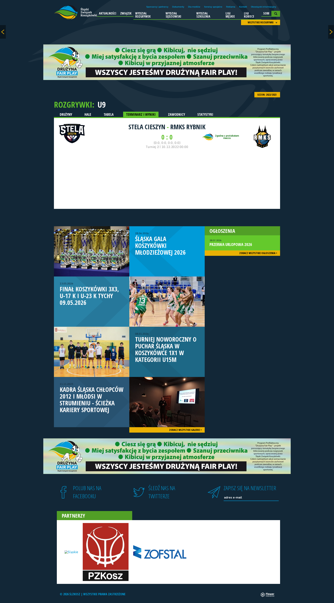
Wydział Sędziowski (173, 15)
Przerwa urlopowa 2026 (231, 243)
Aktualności (107, 13)
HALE (87, 114)
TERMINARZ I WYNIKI (141, 114)
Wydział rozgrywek (143, 15)
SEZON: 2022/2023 (267, 94)
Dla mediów (194, 7)
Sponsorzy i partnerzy (157, 7)
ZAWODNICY (176, 114)
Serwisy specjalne (213, 7)
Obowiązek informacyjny (263, 7)
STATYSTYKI (205, 114)
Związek (125, 13)
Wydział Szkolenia (203, 15)
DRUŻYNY (66, 114)
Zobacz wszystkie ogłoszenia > (258, 253)
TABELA (109, 114)
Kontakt (243, 7)
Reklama (230, 7)
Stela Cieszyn (148, 126)
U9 (101, 104)
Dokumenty (178, 7)
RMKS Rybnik (187, 126)
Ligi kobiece (249, 15)
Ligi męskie (230, 15)
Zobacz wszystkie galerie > (185, 430)
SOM (266, 13)
